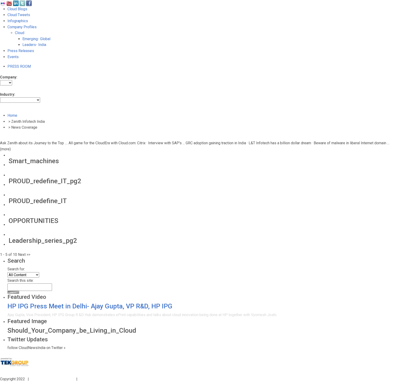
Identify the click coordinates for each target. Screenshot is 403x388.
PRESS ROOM (19, 66)
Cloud (19, 33)
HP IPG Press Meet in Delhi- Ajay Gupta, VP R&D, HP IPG (89, 306)
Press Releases (20, 51)
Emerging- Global (36, 39)
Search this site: (20, 280)
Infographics (17, 21)
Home (12, 115)
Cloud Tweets (18, 15)
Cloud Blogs (17, 9)
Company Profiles (22, 27)
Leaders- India (34, 44)
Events (13, 57)
